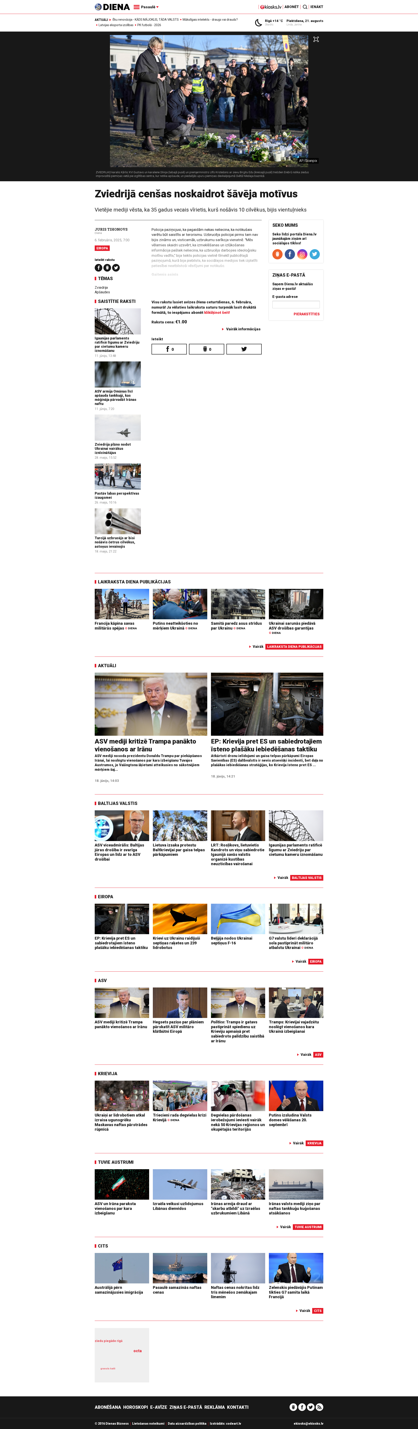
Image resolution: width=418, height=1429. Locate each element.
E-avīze (158, 1407)
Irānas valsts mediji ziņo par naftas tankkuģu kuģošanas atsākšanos (294, 1208)
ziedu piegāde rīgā (108, 1341)
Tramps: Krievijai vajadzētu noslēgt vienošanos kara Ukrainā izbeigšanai (294, 1027)
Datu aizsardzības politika (187, 1423)
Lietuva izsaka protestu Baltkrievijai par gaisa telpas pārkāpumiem (179, 850)
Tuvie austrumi (116, 1162)
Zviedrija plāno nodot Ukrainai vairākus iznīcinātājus (113, 448)
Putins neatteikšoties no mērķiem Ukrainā (175, 625)
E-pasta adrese (285, 297)
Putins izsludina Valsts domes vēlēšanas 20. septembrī (290, 1120)
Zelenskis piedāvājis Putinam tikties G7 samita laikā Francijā (296, 1292)
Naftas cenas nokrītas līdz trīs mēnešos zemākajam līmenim (235, 1292)
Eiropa (102, 248)
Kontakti (238, 1407)
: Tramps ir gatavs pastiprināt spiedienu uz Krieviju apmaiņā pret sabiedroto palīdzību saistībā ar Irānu (237, 1031)
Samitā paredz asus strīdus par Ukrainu (236, 625)
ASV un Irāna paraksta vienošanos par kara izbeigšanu (115, 1208)
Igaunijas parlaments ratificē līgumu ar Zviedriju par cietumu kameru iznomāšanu (117, 344)
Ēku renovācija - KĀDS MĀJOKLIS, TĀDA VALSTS (146, 19)
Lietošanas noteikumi (148, 1423)
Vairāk (258, 647)
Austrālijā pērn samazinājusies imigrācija (119, 1290)
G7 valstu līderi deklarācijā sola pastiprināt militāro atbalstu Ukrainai (293, 943)
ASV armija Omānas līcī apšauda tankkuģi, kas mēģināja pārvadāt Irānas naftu (115, 397)
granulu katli (107, 1368)
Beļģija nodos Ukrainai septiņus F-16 (231, 940)
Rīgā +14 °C (274, 21)
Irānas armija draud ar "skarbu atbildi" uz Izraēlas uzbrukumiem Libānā (235, 1208)
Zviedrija (101, 287)
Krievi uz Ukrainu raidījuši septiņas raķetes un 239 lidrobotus (176, 943)
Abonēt (292, 7)
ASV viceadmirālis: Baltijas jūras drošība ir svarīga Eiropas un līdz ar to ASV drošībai (119, 852)
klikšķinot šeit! (217, 312)
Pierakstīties (307, 314)
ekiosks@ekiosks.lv (308, 1423)
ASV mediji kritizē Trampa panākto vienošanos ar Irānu (145, 745)
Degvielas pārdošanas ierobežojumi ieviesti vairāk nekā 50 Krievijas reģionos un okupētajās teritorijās (238, 1122)
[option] (209, 108)
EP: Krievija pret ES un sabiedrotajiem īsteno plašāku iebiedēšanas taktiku (266, 745)
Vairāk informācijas (243, 329)
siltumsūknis (132, 1372)
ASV (102, 980)
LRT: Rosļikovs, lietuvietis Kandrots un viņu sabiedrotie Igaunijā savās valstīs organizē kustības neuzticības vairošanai (237, 854)
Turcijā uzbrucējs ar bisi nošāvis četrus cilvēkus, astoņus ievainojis (115, 542)
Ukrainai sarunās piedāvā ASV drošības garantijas (292, 628)
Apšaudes (102, 292)
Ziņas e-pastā (185, 1407)
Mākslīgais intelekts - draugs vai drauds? (210, 19)
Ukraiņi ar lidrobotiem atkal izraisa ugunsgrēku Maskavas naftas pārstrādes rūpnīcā (121, 1122)
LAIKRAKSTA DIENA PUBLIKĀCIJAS (134, 581)
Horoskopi (135, 1407)
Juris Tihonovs (111, 229)
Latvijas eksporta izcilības (116, 25)
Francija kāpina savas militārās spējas (116, 625)
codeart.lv (233, 1423)
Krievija (107, 1073)
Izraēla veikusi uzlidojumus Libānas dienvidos (178, 1206)
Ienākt (316, 7)
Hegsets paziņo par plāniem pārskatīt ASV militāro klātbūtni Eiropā (178, 1027)
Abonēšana (108, 1407)
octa (137, 1350)
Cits (103, 1246)
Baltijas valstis (117, 803)
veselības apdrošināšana (119, 1358)
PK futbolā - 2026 (149, 25)
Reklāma (214, 1407)
